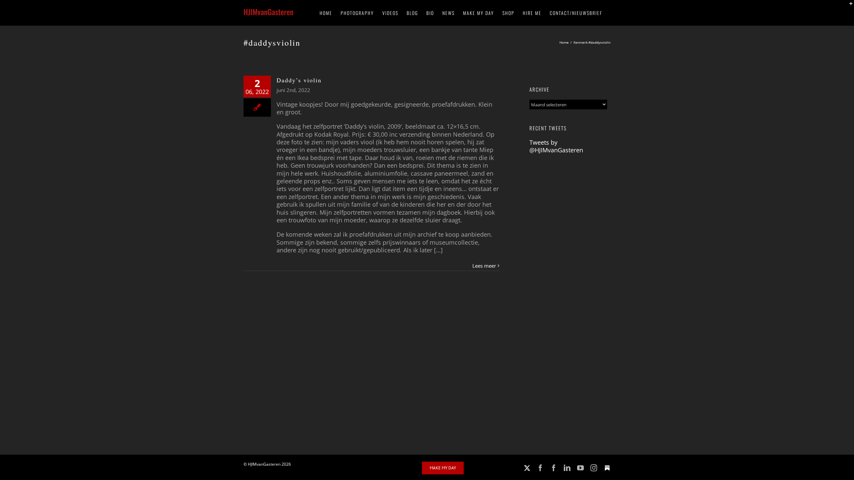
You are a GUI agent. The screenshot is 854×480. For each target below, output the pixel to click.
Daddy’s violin (299, 80)
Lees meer (484, 266)
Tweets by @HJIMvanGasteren (556, 146)
